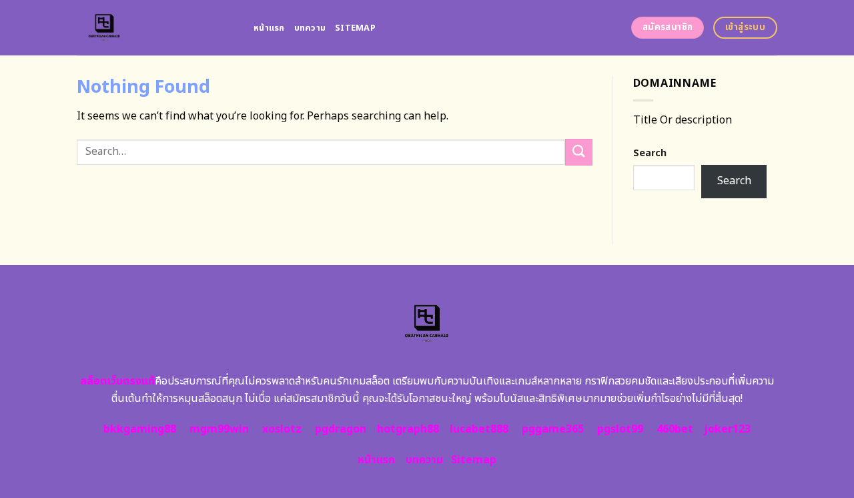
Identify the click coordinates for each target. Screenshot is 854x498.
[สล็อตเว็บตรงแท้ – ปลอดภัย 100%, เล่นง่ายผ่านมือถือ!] (155, 27)
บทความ (310, 28)
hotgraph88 (408, 429)
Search (650, 153)
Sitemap (355, 28)
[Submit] (578, 152)
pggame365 (553, 429)
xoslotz (282, 429)
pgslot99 (620, 429)
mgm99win (219, 429)
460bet (675, 429)
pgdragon (340, 429)
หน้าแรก (269, 28)
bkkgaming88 (139, 429)
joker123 (727, 429)
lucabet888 (479, 429)
